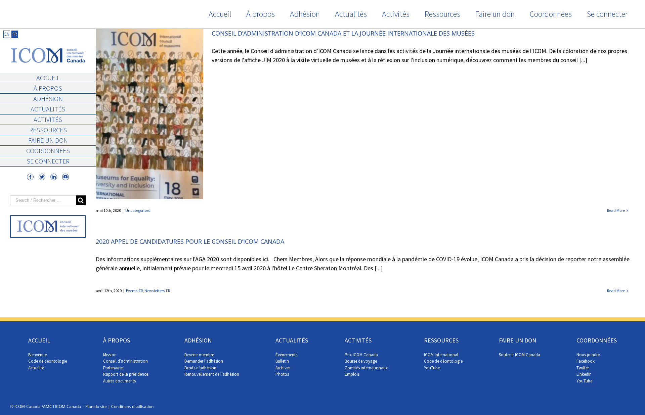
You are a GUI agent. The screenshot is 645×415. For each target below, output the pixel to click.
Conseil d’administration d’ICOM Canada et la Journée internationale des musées (343, 33)
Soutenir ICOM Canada (519, 355)
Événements (286, 355)
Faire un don (48, 140)
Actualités (48, 109)
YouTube (432, 368)
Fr (14, 34)
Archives (282, 368)
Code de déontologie (47, 361)
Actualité (36, 368)
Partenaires (113, 368)
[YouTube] (65, 177)
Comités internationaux (366, 368)
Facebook (585, 361)
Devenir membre (199, 355)
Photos (282, 374)
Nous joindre (588, 355)
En (6, 34)
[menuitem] (220, 14)
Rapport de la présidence (125, 374)
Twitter (582, 368)
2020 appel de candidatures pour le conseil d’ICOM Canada (190, 241)
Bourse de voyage (361, 361)
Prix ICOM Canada (361, 355)
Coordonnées (48, 150)
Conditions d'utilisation (132, 406)
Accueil (48, 78)
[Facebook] (30, 177)
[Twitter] (42, 177)
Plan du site (96, 406)
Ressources (48, 130)
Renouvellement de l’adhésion (211, 374)
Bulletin (282, 361)
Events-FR (134, 290)
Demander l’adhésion (203, 361)
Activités (48, 119)
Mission (110, 355)
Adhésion (48, 98)
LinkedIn (584, 374)
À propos (48, 88)
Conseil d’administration (125, 361)
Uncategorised (137, 210)
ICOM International (441, 355)
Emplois (352, 374)
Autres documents (119, 381)
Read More (616, 210)
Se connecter (48, 161)
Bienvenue (37, 355)
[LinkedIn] (53, 177)
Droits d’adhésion (200, 368)
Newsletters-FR (157, 290)
